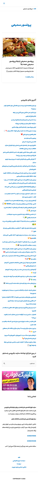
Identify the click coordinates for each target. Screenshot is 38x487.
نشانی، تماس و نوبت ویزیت (19, 467)
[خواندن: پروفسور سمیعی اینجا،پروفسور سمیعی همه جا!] (19, 47)
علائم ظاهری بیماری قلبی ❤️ (28, 134)
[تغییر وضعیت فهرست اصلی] (4, 3)
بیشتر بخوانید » (29, 76)
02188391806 (31, 436)
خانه (19, 457)
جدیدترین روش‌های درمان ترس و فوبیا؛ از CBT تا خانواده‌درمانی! (19, 297)
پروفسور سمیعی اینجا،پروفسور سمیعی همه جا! (21, 63)
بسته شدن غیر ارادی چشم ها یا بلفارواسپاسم (23, 120)
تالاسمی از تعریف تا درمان (29, 142)
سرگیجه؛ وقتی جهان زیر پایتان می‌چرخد (25, 123)
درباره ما (19, 464)
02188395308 (31, 441)
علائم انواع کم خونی (31, 116)
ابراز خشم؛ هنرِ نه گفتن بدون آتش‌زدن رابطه (24, 112)
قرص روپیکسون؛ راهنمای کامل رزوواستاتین (24, 127)
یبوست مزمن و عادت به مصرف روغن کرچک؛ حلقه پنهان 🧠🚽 (19, 131)
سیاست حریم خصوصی (19, 461)
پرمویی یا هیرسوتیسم (30, 138)
